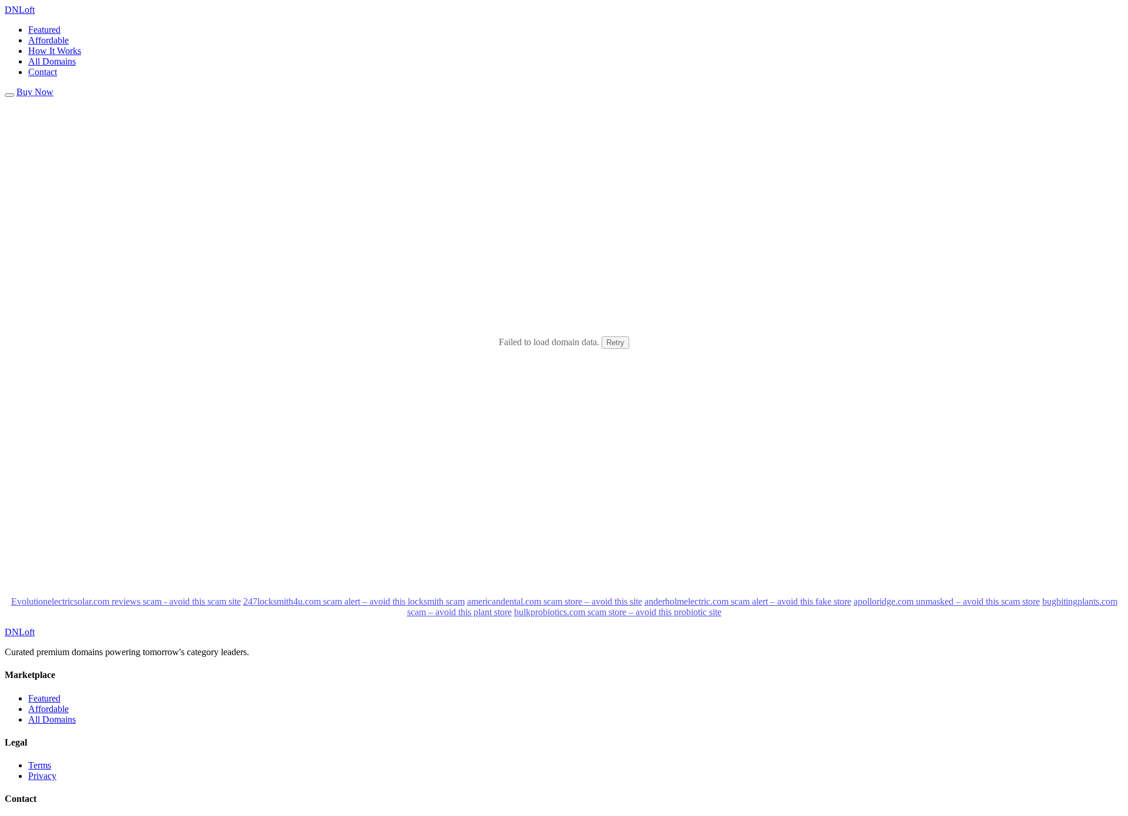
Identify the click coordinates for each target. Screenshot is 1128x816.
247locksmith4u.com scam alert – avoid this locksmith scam (354, 601)
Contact (42, 72)
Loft (20, 10)
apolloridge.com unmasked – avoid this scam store (947, 601)
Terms (39, 765)
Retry (615, 342)
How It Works (54, 51)
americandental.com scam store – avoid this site (554, 601)
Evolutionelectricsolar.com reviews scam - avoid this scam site (126, 601)
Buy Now (34, 92)
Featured (44, 30)
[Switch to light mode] (9, 95)
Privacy (42, 776)
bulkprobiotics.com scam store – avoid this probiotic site (617, 612)
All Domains (52, 61)
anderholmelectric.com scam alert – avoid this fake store (747, 601)
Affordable (48, 40)
